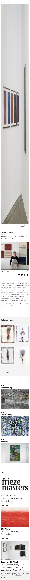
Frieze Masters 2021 (9, 496)
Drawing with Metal (9, 562)
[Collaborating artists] (15, 426)
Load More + (6, 372)
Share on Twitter (22, 275)
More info (18, 575)
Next (25, 226)
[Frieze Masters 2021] (15, 484)
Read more (4, 309)
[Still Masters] (15, 517)
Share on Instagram (27, 275)
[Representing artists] (15, 399)
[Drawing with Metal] (15, 550)
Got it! (3, 578)
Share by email (19, 275)
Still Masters (6, 529)
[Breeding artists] (15, 453)
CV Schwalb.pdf (15, 271)
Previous (19, 226)
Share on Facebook (24, 275)
